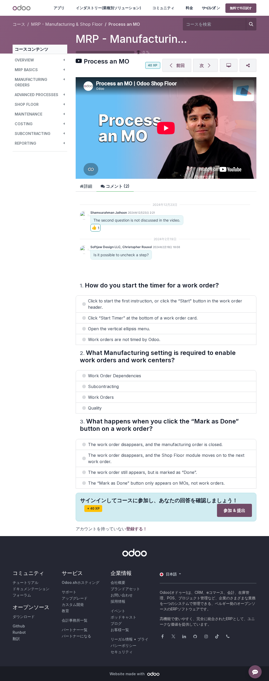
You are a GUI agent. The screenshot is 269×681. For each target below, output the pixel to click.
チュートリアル (25, 582)
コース (19, 24)
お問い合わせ (122, 595)
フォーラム (22, 595)
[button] (40, 60)
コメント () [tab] (117, 186)
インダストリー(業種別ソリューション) (108, 8)
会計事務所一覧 (74, 620)
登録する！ (136, 528)
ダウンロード (24, 616)
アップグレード (74, 598)
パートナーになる (76, 636)
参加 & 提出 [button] (234, 510)
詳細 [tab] (88, 186)
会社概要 (118, 582)
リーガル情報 (122, 639)
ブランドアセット (125, 588)
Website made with (128, 674)
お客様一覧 (120, 629)
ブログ (116, 623)
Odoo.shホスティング (80, 582)
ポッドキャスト (123, 617)
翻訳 (16, 638)
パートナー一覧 (74, 629)
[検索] (251, 24)
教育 (65, 611)
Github (19, 626)
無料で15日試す (241, 8)
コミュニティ (163, 8)
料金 (189, 8)
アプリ (59, 8)
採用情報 (118, 601)
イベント (118, 611)
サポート (69, 592)
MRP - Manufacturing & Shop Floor (164, 38)
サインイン (211, 8)
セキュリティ (122, 651)
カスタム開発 (73, 604)
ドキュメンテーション (31, 588)
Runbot (19, 632)
